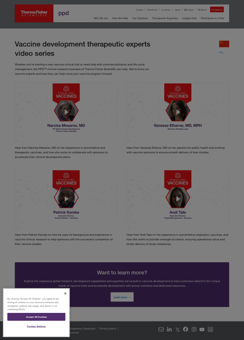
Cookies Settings (36, 326)
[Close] (65, 293)
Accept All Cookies (36, 316)
